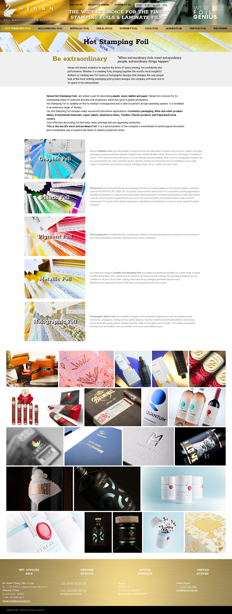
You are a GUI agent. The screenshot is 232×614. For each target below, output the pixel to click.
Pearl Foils (104, 28)
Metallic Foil (79, 28)
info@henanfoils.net (186, 590)
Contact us (122, 4)
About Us (76, 4)
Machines (220, 28)
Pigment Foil (128, 28)
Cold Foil (151, 28)
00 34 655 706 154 (76, 590)
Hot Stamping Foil (17, 28)
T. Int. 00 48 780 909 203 (73, 583)
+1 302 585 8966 (188, 586)
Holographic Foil (50, 28)
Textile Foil (197, 28)
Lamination (174, 28)
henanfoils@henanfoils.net (16, 601)
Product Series (98, 4)
